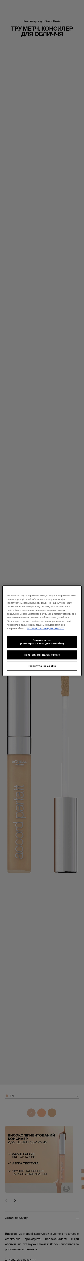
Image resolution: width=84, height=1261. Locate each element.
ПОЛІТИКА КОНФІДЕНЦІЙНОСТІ (45, 628)
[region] (42, 630)
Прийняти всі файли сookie (42, 654)
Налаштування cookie (42, 665)
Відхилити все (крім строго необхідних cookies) (42, 642)
